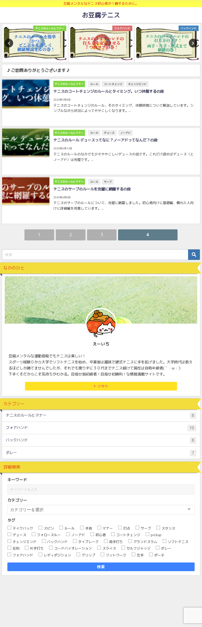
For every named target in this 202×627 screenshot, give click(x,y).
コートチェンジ (113, 84)
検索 (101, 567)
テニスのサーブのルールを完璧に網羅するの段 (92, 189)
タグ (11, 520)
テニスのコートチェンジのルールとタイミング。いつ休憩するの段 (108, 91)
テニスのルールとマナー (100, 415)
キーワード (17, 479)
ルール (94, 84)
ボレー (100, 453)
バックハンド (100, 440)
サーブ (108, 182)
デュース (109, 133)
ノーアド (125, 133)
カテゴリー (17, 500)
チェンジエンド (137, 84)
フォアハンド (100, 428)
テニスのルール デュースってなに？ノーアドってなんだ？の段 (105, 140)
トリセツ (100, 386)
